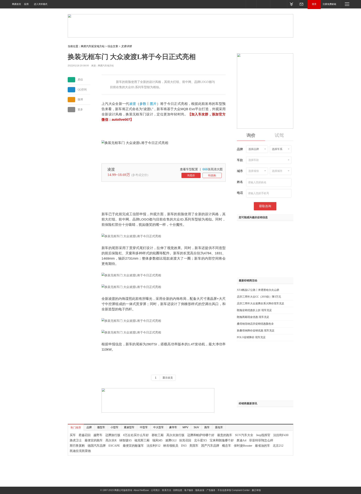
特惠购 (212, 175)
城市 (240, 171)
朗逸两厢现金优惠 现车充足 (253, 317)
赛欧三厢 (158, 435)
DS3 (184, 445)
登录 (314, 4)
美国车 (193, 445)
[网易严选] (278, 4)
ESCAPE (114, 445)
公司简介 (155, 490)
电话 (240, 192)
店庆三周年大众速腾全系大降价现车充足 (260, 303)
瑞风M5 (157, 440)
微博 (80, 99)
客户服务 (188, 490)
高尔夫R (111, 440)
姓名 (240, 181)
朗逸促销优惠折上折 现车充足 (254, 310)
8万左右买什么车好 (136, 435)
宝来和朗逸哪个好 (222, 440)
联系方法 (166, 490)
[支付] (292, 4)
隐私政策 (199, 490)
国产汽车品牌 (210, 445)
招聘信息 (177, 490)
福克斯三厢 (141, 440)
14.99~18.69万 (118, 175)
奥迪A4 (241, 440)
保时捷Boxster (243, 445)
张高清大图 (212, 169)
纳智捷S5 (125, 440)
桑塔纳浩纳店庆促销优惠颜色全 (255, 323)
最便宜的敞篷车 (133, 445)
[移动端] (251, 4)
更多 (80, 109)
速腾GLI (170, 440)
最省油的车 (262, 445)
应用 (26, 4)
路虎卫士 (76, 440)
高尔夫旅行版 (175, 435)
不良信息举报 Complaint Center (234, 490)
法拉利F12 (153, 445)
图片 (153, 104)
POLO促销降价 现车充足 (251, 337)
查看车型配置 (189, 169)
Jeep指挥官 (263, 435)
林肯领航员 (170, 445)
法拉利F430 (280, 435)
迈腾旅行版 (112, 435)
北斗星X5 (200, 440)
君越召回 (85, 435)
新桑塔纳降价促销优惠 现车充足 (256, 330)
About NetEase (141, 490)
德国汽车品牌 (97, 445)
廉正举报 (256, 490)
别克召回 (185, 440)
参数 (143, 104)
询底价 (191, 175)
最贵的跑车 (224, 435)
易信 (80, 79)
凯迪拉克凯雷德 (80, 450)
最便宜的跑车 (94, 440)
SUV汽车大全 (244, 435)
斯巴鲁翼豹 (77, 445)
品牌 (240, 149)
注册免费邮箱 (329, 4)
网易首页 (16, 4)
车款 (240, 160)
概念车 (226, 445)
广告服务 (210, 490)
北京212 (278, 445)
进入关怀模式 (40, 4)
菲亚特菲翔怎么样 (261, 440)
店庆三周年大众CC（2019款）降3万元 (259, 296)
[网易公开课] (263, 4)
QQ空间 (82, 89)
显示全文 (167, 377)
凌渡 (132, 104)
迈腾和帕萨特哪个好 (200, 435)
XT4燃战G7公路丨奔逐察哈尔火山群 (258, 290)
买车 (73, 435)
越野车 (97, 435)
